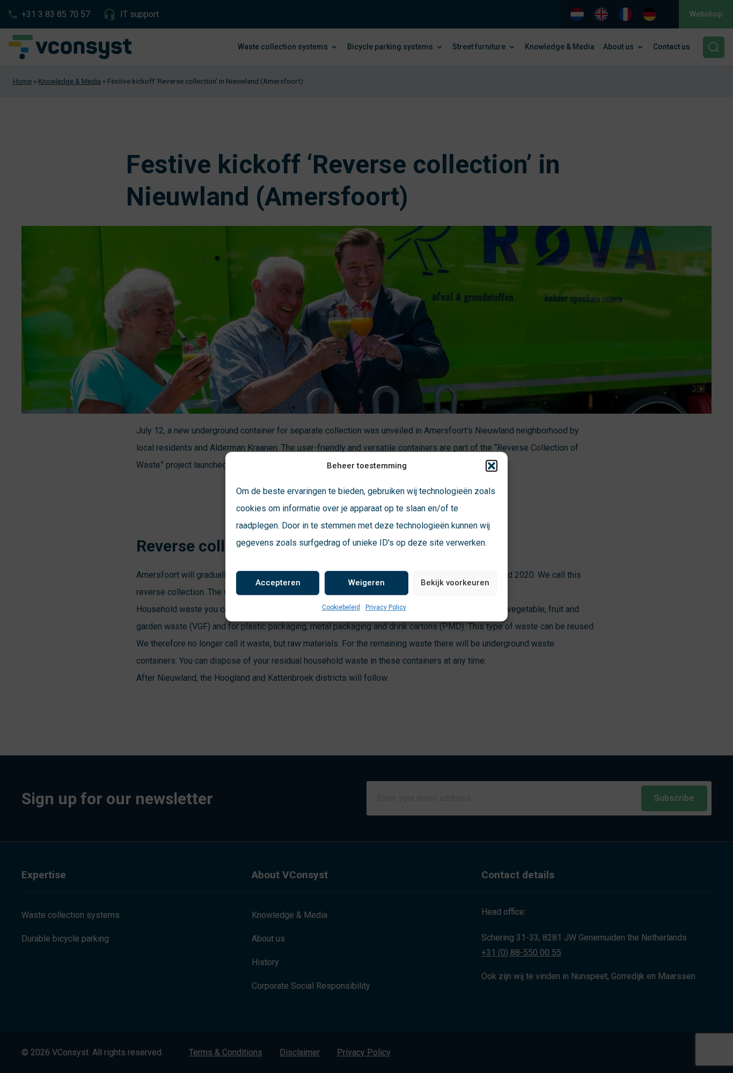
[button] (491, 466)
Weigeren (366, 582)
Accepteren (277, 582)
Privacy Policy (385, 607)
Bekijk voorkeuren (455, 582)
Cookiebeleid (341, 607)
